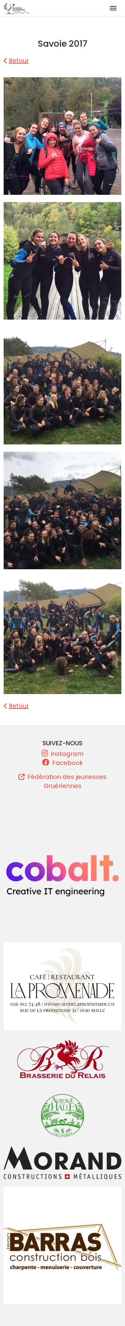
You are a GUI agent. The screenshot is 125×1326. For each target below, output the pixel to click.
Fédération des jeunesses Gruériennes (66, 781)
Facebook (67, 763)
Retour (19, 60)
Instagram (66, 753)
